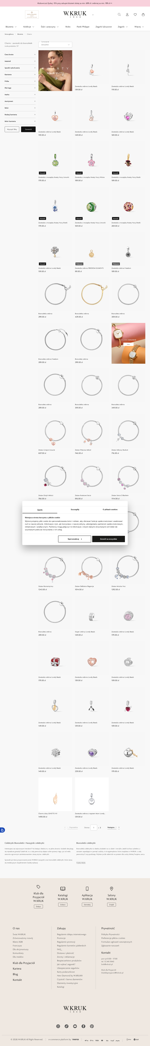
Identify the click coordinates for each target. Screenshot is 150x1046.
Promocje (61, 938)
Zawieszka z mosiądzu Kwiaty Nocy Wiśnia (90, 177)
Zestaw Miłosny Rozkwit (120, 450)
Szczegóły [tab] (75, 509)
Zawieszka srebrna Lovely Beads (86, 86)
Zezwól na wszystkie (108, 539)
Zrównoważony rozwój (23, 938)
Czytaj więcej (80, 863)
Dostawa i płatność (65, 953)
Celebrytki (9, 843)
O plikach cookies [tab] (110, 509)
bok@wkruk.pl (107, 964)
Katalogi (60, 987)
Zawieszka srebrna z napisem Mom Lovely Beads (89, 813)
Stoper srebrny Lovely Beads (85, 632)
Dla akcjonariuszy (20, 949)
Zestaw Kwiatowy (117, 541)
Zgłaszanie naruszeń (110, 945)
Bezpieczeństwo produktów (69, 960)
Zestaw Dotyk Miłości (45, 495)
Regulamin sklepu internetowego (71, 934)
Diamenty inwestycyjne (67, 983)
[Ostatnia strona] (119, 827)
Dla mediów (18, 957)
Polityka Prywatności (110, 934)
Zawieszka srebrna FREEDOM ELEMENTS (89, 268)
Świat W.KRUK (19, 934)
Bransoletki (19, 843)
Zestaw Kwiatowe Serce (83, 495)
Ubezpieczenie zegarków (68, 968)
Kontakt (17, 979)
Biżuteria (20, 34)
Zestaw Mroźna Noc (119, 586)
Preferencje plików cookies (113, 938)
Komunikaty (18, 953)
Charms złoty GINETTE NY (47, 813)
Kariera (17, 968)
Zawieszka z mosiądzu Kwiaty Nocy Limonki (53, 177)
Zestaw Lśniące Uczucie (46, 450)
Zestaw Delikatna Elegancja (84, 586)
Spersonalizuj (73, 539)
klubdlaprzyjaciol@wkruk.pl (112, 973)
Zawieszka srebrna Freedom (121, 268)
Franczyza (17, 945)
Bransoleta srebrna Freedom (48, 359)
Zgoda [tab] (40, 510)
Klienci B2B (18, 942)
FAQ (59, 949)
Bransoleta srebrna (118, 314)
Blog (15, 974)
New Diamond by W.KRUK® (70, 975)
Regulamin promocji (66, 942)
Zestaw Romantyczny (45, 586)
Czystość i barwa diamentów (69, 979)
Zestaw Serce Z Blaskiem (120, 495)
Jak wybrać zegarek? (66, 964)
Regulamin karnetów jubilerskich (71, 945)
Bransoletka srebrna (45, 314)
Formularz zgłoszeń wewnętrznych (116, 942)
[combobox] (55, 44)
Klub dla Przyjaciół (24, 963)
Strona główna (9, 34)
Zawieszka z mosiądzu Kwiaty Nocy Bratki (126, 177)
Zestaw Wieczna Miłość (83, 450)
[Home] (75, 14)
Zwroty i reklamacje (66, 957)
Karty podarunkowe (66, 972)
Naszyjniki (30, 843)
